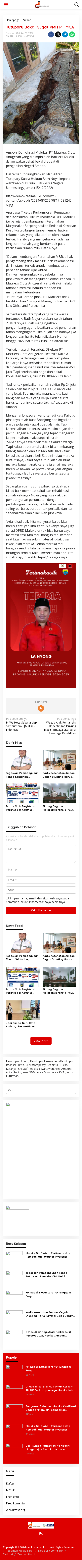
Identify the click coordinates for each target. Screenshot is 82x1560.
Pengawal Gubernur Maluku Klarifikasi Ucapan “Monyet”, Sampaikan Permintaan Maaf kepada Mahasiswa (51, 1408)
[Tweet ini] (58, 34)
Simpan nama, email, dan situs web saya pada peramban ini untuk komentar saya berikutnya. (37, 900)
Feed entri (12, 1497)
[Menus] (6, 4)
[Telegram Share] (65, 34)
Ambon (10, 35)
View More (41, 1041)
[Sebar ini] (51, 34)
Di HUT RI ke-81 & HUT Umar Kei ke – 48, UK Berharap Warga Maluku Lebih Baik (50, 1388)
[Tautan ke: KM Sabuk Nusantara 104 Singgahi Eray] (14, 1299)
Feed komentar (16, 1503)
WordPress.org (15, 1510)
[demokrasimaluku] (41, 4)
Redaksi (8, 1554)
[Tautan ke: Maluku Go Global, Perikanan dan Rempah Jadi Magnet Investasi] (14, 1259)
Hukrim (18, 35)
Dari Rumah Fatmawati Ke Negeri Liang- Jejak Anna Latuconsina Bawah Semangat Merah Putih (47, 1447)
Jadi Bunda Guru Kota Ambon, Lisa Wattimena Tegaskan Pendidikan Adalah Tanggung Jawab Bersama (22, 1024)
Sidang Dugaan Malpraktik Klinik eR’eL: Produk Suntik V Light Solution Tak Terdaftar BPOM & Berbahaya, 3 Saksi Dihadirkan (58, 808)
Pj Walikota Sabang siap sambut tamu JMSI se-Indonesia (21, 724)
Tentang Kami (26, 1554)
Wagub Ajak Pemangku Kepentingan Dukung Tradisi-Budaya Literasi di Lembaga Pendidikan (60, 726)
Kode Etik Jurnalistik (50, 1550)
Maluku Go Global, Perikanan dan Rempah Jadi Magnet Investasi (48, 1254)
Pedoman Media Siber (19, 1550)
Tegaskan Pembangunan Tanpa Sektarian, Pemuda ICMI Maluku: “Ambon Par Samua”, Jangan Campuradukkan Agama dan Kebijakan (22, 774)
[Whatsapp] (72, 34)
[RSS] (41, 708)
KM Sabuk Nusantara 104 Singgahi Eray (48, 1294)
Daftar (10, 1483)
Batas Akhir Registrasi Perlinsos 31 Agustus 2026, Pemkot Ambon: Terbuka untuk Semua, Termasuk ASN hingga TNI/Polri (20, 808)
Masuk (10, 1490)
